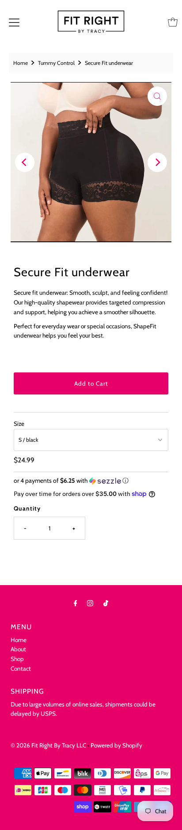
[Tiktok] (105, 603)
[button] (91, 481)
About (18, 649)
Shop (17, 658)
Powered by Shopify (116, 745)
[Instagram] (90, 603)
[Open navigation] (14, 22)
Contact (21, 668)
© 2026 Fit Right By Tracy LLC (48, 745)
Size (19, 423)
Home (20, 63)
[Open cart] (173, 22)
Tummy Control (56, 63)
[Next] (157, 162)
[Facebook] (75, 603)
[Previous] (24, 162)
